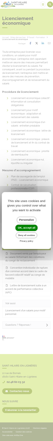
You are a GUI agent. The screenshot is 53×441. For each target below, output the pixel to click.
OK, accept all (26, 227)
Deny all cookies (26, 235)
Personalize (26, 219)
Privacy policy (26, 241)
